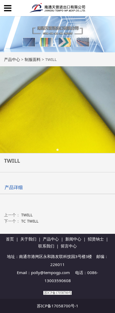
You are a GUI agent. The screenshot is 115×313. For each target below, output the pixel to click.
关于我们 (28, 239)
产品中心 (12, 59)
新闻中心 (73, 239)
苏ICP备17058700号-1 (57, 305)
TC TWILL (30, 221)
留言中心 (69, 246)
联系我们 (46, 246)
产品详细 (14, 187)
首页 (10, 239)
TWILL (27, 214)
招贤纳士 (96, 239)
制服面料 (33, 59)
